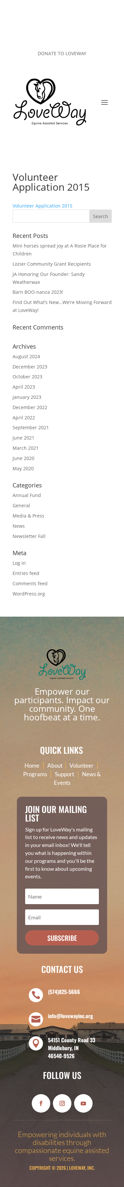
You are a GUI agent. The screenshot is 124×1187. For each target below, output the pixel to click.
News (19, 526)
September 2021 (31, 427)
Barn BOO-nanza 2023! (38, 292)
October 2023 (27, 376)
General (21, 505)
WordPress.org (29, 594)
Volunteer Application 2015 (42, 206)
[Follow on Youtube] (83, 1103)
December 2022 (30, 407)
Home (31, 765)
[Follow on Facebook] (80, 31)
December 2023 (30, 367)
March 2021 (26, 448)
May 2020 (23, 468)
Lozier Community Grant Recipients (52, 264)
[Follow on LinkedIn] (106, 31)
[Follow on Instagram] (93, 31)
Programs (35, 774)
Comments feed (30, 583)
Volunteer (81, 765)
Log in (19, 563)
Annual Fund (27, 495)
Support (64, 774)
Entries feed (26, 573)
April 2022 (24, 417)
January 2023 (27, 397)
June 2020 (23, 458)
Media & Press (28, 516)
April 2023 (24, 387)
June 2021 (23, 438)
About (55, 765)
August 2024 (26, 356)
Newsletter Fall (29, 536)
